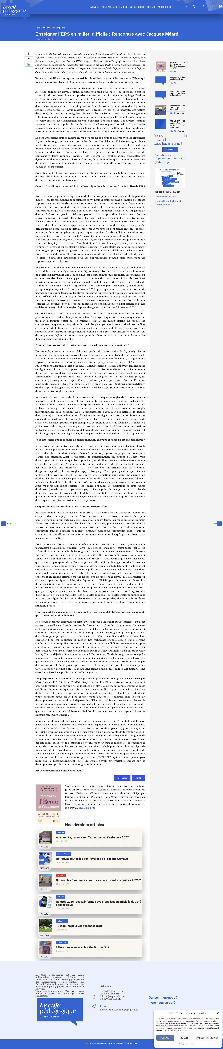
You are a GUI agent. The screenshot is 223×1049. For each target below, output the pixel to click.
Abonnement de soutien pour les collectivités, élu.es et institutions (177, 123)
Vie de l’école (137, 7)
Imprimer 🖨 (122, 778)
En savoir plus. (86, 807)
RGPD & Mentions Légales (103, 1043)
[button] (218, 1013)
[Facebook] (203, 6)
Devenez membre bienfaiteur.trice (177, 78)
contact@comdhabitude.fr (168, 201)
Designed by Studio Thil (126, 1043)
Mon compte (164, 7)
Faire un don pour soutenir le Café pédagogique (177, 93)
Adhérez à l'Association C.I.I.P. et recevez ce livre (177, 65)
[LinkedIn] (212, 6)
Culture (151, 7)
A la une (94, 7)
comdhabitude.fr (163, 204)
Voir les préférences (207, 1038)
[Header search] (187, 7)
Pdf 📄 (138, 778)
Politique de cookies (186, 1044)
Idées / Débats (109, 7)
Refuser (184, 1038)
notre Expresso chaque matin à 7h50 (59, 992)
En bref (123, 7)
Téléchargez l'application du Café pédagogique (170, 159)
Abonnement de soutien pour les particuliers (177, 107)
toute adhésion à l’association (107, 789)
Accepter (165, 1038)
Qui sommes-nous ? (163, 997)
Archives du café (163, 1003)
